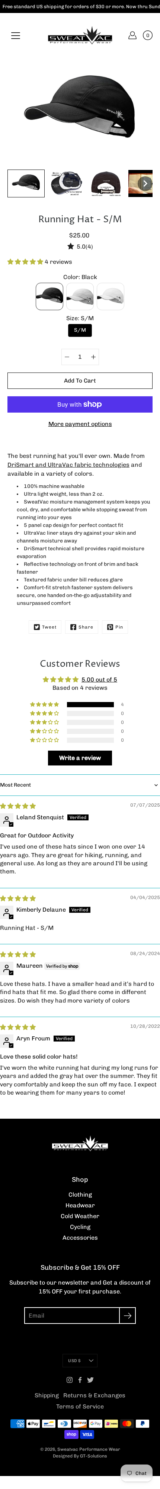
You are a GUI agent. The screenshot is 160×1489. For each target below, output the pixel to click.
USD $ (74, 1360)
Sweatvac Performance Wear (88, 1449)
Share (86, 627)
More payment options (80, 423)
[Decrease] (67, 357)
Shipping (47, 1395)
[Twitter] (90, 1380)
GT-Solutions (93, 1456)
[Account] (132, 35)
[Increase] (93, 357)
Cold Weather (80, 1216)
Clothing (80, 1194)
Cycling (80, 1226)
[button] (26, 261)
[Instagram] (69, 1380)
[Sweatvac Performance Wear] (80, 35)
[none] (26, 183)
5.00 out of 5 (99, 679)
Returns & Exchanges (94, 1395)
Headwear (80, 1205)
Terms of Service (80, 1406)
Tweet (49, 627)
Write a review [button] (80, 757)
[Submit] (127, 1315)
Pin (119, 627)
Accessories (80, 1237)
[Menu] (15, 35)
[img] (18, 806)
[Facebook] (80, 1380)
